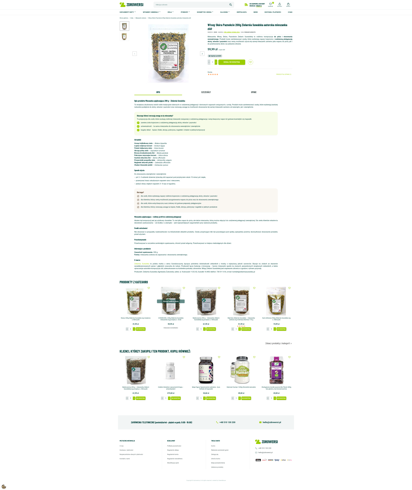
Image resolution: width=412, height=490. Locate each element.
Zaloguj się (214, 454)
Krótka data (242, 12)
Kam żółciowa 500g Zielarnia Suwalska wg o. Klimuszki (276, 319)
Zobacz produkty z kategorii (278, 343)
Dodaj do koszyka (232, 62)
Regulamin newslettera (174, 459)
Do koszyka (140, 329)
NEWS (256, 12)
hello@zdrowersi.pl (265, 452)
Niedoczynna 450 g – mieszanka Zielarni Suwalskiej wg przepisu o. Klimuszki (206, 319)
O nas (290, 12)
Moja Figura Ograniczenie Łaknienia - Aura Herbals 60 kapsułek (206, 388)
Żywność (184, 12)
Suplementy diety (127, 12)
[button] (279, 4)
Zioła (170, 12)
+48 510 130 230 (264, 448)
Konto (213, 446)
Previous (135, 54)
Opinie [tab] (254, 92)
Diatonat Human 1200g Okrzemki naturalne (241, 387)
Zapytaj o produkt (215, 56)
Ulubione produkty (217, 467)
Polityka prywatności (174, 446)
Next (202, 54)
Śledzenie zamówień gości (219, 450)
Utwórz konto (215, 459)
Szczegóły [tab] (206, 92)
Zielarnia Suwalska (232, 32)
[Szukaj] (231, 5)
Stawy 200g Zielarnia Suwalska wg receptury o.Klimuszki (136, 319)
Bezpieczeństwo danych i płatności (131, 454)
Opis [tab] (158, 92)
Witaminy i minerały (151, 12)
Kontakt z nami (125, 459)
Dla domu (224, 12)
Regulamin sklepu (173, 450)
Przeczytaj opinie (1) (283, 74)
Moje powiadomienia (218, 463)
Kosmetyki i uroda (204, 12)
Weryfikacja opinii (173, 463)
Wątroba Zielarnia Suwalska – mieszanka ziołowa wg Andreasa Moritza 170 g (241, 319)
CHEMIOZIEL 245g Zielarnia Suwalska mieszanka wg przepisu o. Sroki (170, 319)
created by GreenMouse (219, 480)
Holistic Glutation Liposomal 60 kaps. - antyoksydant (171, 388)
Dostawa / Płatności (273, 12)
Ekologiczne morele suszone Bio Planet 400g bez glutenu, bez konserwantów (276, 388)
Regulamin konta (172, 454)
